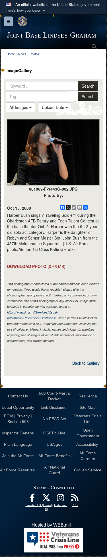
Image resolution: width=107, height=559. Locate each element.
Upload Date (53, 107)
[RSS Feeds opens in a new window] (75, 499)
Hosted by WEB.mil (51, 525)
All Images (19, 107)
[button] (26, 10)
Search (88, 86)
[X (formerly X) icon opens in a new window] (46, 499)
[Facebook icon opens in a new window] (32, 499)
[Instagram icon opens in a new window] (61, 499)
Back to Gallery (86, 363)
